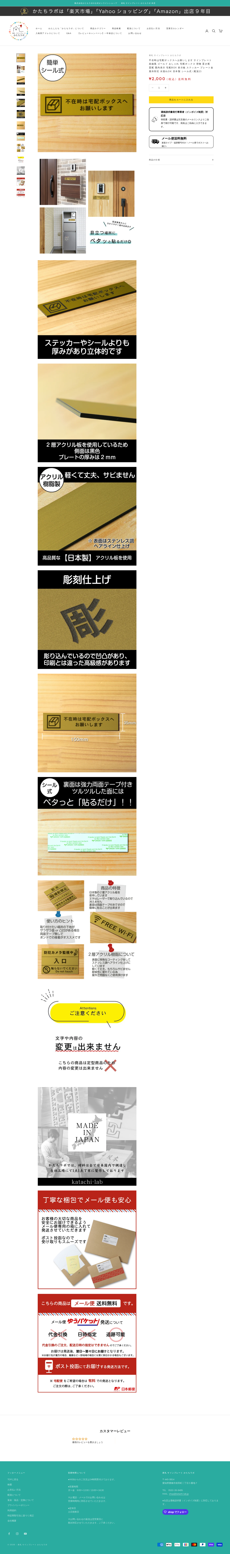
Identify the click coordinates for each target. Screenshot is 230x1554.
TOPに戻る (13, 1479)
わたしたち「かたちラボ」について (66, 28)
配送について (134, 28)
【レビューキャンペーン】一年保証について (100, 33)
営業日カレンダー (175, 28)
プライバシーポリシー (18, 1505)
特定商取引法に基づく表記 (21, 1515)
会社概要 (12, 1520)
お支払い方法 (153, 28)
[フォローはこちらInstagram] (17, 1533)
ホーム (39, 28)
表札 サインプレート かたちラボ (165, 55)
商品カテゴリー (98, 28)
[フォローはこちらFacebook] (9, 1533)
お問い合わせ (135, 33)
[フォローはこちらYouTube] (25, 1533)
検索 (10, 1484)
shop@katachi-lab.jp (179, 1493)
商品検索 (116, 28)
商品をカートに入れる (181, 99)
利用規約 (12, 1510)
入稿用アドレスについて (48, 33)
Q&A (69, 33)
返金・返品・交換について (21, 1500)
